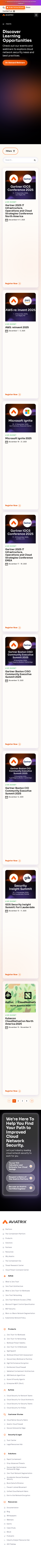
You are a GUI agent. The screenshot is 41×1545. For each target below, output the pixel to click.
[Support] (14, 11)
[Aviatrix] (8, 15)
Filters (9, 151)
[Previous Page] (9, 1101)
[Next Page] (32, 1101)
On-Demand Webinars (15, 63)
